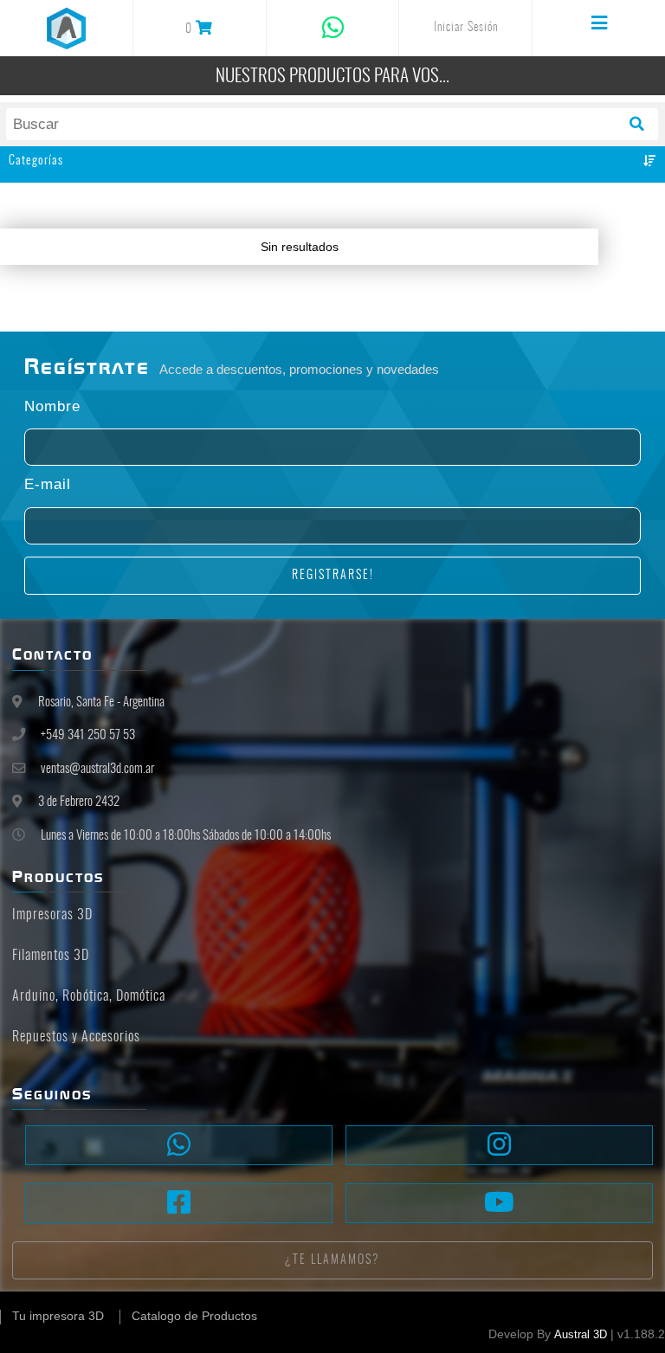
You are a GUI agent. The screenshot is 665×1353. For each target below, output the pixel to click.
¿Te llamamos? (332, 1260)
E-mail (47, 485)
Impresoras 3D (52, 915)
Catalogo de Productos (194, 1316)
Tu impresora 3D (58, 1316)
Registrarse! (333, 576)
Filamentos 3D (50, 956)
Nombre (52, 407)
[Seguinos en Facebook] (178, 1203)
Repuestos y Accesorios (76, 1037)
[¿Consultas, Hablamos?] (178, 1145)
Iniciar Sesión (466, 28)
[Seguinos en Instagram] (499, 1145)
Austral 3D (580, 1335)
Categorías (36, 161)
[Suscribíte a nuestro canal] (499, 1203)
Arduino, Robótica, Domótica (88, 996)
